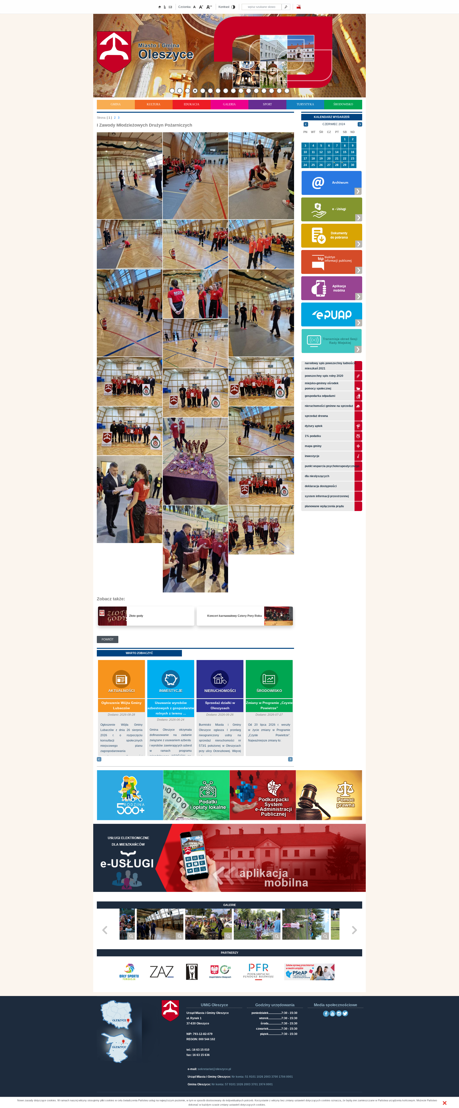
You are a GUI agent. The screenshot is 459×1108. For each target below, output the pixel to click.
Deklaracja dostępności (321, 486)
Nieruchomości (220, 691)
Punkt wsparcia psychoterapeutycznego (332, 466)
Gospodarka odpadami (320, 396)
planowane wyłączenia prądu (324, 506)
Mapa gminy (313, 446)
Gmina (116, 104)
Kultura (153, 104)
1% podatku (313, 436)
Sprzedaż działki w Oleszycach (220, 705)
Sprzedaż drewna (316, 416)
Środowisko (343, 104)
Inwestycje (170, 691)
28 (337, 165)
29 (344, 165)
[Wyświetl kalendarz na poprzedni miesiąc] (306, 124)
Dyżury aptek (313, 426)
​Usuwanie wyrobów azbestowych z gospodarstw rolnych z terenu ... (171, 708)
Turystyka (305, 104)
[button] (444, 1103)
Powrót (108, 639)
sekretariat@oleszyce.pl (214, 1069)
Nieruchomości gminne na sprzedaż (329, 406)
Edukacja (191, 104)
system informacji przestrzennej (327, 496)
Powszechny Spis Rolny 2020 (324, 376)
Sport (267, 104)
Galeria (229, 104)
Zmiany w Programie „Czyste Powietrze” (269, 705)
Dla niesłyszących (317, 476)
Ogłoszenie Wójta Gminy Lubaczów (121, 705)
